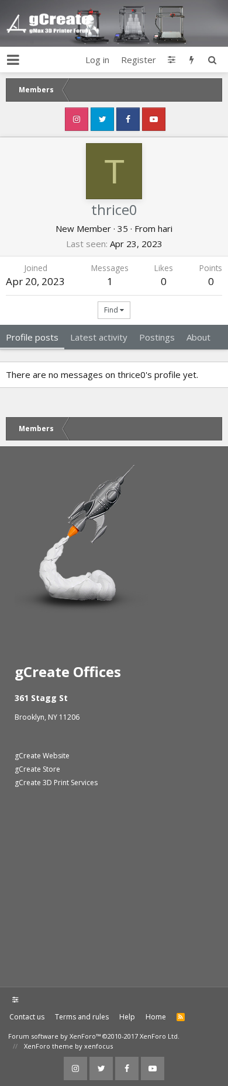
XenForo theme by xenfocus (68, 1046)
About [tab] (198, 337)
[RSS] (180, 1017)
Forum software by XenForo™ (93, 1036)
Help (127, 1017)
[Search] (212, 59)
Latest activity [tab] (98, 337)
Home (156, 1017)
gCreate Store (37, 769)
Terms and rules (82, 1017)
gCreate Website (42, 756)
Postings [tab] (157, 337)
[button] (13, 59)
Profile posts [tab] (32, 337)
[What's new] (191, 59)
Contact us (26, 1017)
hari (165, 228)
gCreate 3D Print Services (56, 782)
